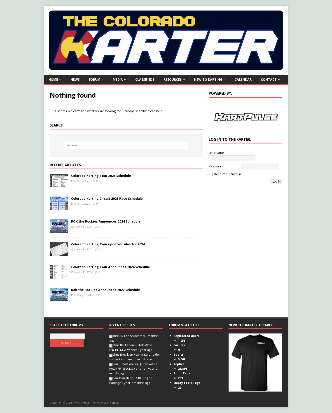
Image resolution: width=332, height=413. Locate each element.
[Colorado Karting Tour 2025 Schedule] (59, 184)
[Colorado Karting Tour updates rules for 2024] (59, 253)
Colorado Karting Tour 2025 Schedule (101, 176)
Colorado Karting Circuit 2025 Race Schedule (107, 198)
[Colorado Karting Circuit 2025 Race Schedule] (59, 207)
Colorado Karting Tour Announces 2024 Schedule (110, 267)
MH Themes (111, 403)
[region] (245, 116)
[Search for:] (126, 145)
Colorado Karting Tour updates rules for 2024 (108, 244)
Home (53, 79)
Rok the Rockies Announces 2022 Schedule (105, 290)
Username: (216, 152)
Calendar (243, 79)
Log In (276, 181)
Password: (216, 166)
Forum (94, 79)
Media (118, 79)
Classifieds (144, 79)
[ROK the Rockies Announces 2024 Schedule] (59, 230)
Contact (269, 79)
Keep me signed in (227, 174)
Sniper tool (137, 336)
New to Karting (208, 79)
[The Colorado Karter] (166, 72)
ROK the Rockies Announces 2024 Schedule (105, 221)
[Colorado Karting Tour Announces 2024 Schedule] (59, 276)
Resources (173, 79)
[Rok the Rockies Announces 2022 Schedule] (59, 298)
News (75, 79)
